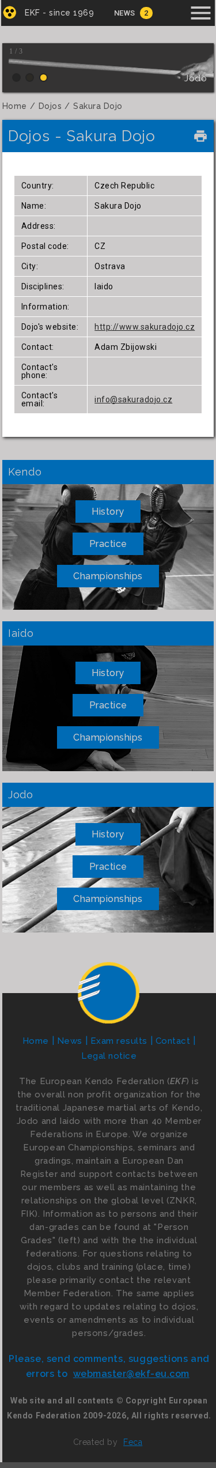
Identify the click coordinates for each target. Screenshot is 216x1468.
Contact (173, 1041)
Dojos (50, 106)
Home (14, 106)
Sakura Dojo (98, 106)
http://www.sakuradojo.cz (144, 326)
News (124, 13)
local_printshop (200, 136)
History (108, 511)
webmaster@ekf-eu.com (131, 1373)
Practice (108, 543)
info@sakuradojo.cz (133, 399)
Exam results (118, 1041)
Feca (132, 1442)
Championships (108, 576)
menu (201, 13)
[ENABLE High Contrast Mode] (9, 12)
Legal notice (109, 1056)
